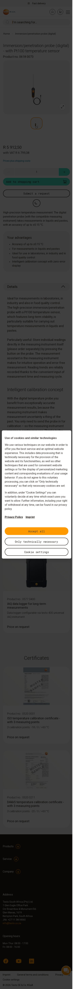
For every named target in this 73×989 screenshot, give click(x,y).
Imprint (30, 517)
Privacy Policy (14, 517)
